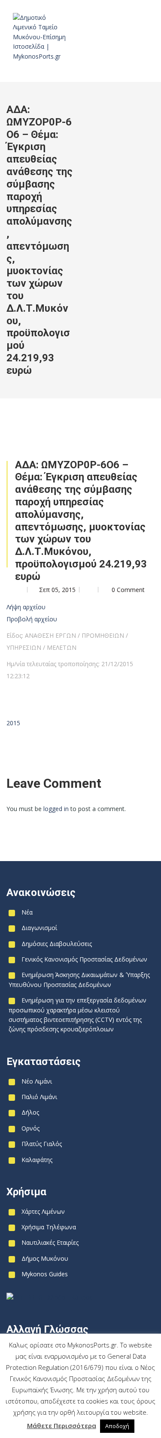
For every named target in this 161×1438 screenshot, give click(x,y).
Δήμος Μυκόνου (44, 1258)
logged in (56, 809)
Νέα (27, 912)
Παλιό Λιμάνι (39, 1097)
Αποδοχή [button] (117, 1426)
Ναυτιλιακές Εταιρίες (50, 1242)
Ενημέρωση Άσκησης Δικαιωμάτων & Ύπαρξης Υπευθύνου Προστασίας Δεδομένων (79, 979)
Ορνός (30, 1128)
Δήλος (30, 1112)
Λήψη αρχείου (26, 607)
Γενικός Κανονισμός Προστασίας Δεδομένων (84, 959)
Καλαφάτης (36, 1160)
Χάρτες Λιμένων (43, 1211)
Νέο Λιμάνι (36, 1081)
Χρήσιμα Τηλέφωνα (48, 1227)
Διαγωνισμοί (39, 928)
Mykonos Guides (44, 1274)
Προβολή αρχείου (31, 619)
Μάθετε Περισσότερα (61, 1425)
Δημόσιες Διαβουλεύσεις (56, 944)
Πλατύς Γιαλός (41, 1144)
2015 (13, 723)
